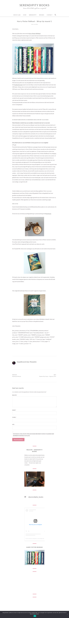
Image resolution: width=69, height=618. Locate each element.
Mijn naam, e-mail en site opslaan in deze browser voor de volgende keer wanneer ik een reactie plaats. (33, 434)
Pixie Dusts (48, 213)
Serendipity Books (34, 5)
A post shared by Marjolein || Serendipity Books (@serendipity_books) (40, 538)
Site (13, 424)
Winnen (41, 15)
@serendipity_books (35, 497)
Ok (34, 616)
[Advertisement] (34, 582)
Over (24, 15)
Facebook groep (18, 84)
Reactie (14, 395)
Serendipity (32, 15)
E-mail (14, 417)
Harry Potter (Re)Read (34, 33)
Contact (49, 15)
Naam (14, 410)
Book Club (17, 15)
